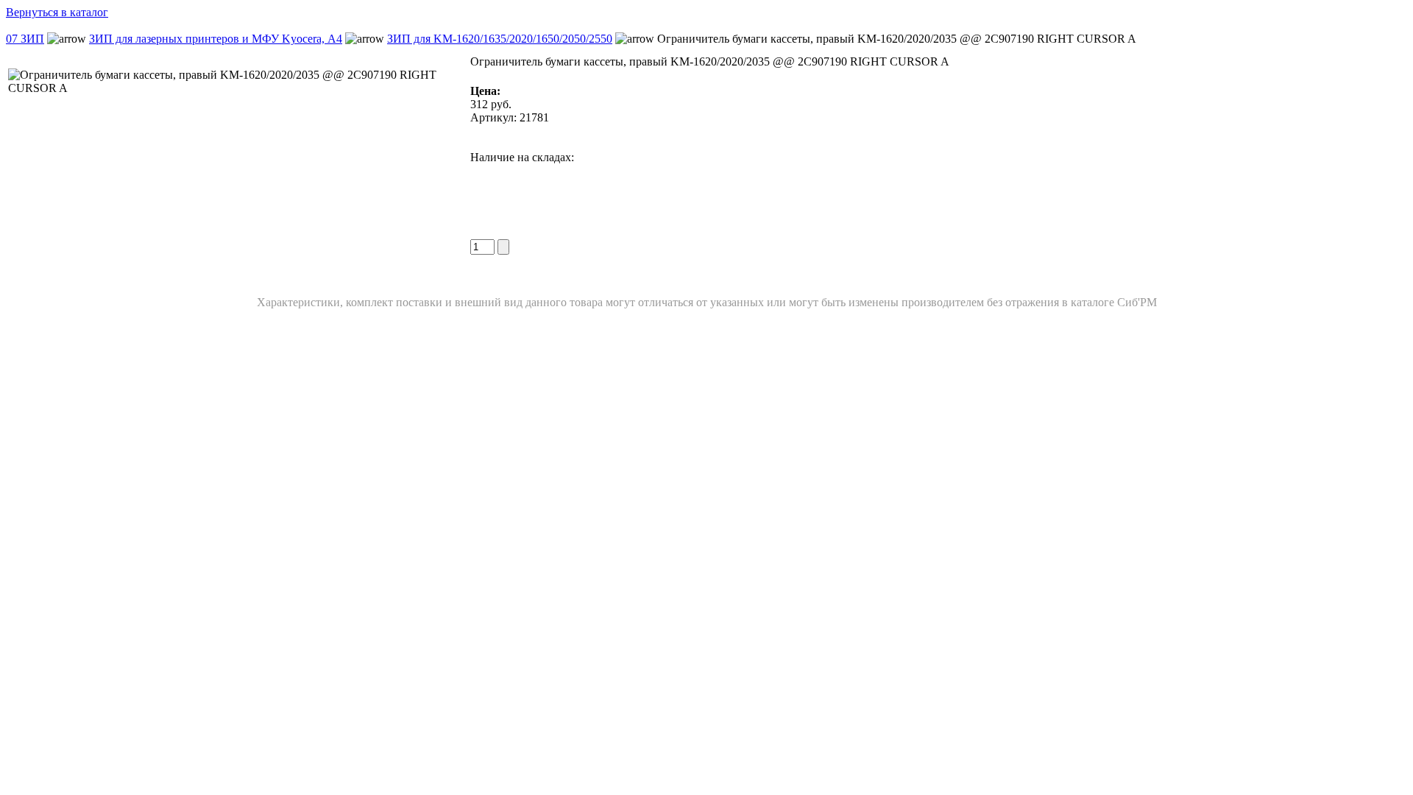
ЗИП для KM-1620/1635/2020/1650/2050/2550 (499, 38)
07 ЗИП (25, 38)
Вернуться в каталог (57, 12)
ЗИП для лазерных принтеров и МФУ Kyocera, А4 (215, 38)
